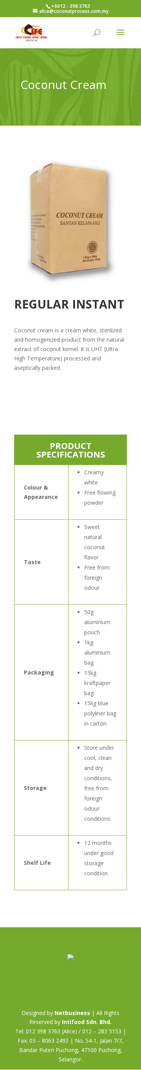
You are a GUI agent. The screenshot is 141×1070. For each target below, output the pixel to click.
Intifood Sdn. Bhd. (87, 1022)
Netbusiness (72, 1013)
